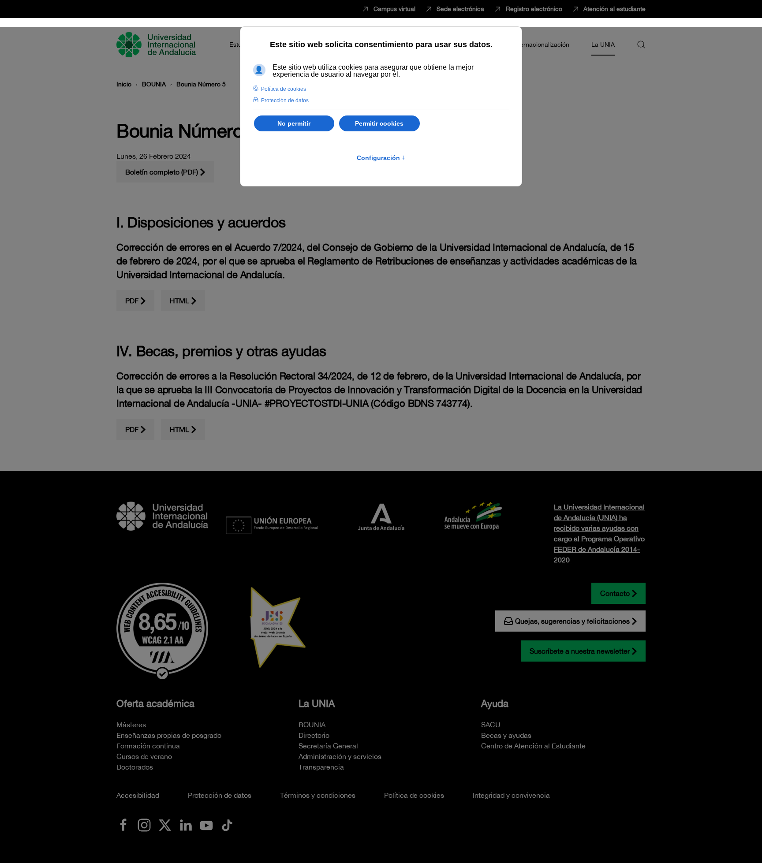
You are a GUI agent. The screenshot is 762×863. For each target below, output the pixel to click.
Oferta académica (155, 703)
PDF (131, 301)
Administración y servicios (340, 756)
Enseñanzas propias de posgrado (168, 735)
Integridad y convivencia (511, 795)
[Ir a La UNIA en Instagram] (144, 824)
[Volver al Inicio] (157, 44)
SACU (491, 725)
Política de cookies (414, 795)
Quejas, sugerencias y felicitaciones (572, 621)
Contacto (615, 593)
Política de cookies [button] (283, 89)
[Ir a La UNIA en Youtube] (206, 824)
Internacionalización (541, 44)
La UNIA (317, 703)
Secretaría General (328, 746)
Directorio (314, 735)
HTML (179, 301)
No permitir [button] (293, 123)
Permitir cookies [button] (379, 123)
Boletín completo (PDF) (161, 172)
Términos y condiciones (317, 795)
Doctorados (134, 767)
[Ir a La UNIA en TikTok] (227, 824)
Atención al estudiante (614, 8)
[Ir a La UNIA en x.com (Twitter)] (165, 824)
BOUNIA (312, 725)
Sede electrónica (460, 8)
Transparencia (321, 767)
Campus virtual (394, 8)
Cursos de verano (144, 756)
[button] (641, 44)
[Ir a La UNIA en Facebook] (123, 824)
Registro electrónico (534, 8)
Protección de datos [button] (285, 100)
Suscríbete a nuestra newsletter (580, 651)
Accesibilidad (137, 795)
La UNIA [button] (603, 44)
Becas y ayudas (506, 735)
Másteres (131, 725)
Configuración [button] (381, 157)
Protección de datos (219, 795)
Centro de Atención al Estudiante (533, 746)
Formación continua (148, 746)
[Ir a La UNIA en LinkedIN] (186, 824)
